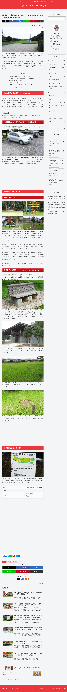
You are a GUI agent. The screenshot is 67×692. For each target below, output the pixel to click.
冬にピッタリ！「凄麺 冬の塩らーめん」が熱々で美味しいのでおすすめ (56, 152)
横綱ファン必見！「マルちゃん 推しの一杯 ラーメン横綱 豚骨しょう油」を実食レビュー (56, 180)
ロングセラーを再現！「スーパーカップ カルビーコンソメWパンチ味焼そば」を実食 (56, 141)
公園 (4, 561)
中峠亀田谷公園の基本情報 (16, 87)
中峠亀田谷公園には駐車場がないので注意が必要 (22, 78)
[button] (40, 21)
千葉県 (8, 561)
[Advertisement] (23, 178)
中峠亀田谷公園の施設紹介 (16, 80)
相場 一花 (56, 33)
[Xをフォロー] (18, 579)
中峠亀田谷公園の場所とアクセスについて (20, 76)
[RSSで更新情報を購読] (27, 579)
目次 (21, 73)
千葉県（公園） (14, 561)
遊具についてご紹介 (16, 82)
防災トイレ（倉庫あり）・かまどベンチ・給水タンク (24, 84)
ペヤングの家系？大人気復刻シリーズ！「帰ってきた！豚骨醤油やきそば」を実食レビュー (56, 162)
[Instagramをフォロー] (21, 579)
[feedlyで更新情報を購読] (24, 579)
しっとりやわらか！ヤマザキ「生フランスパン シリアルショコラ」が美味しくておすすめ (56, 172)
